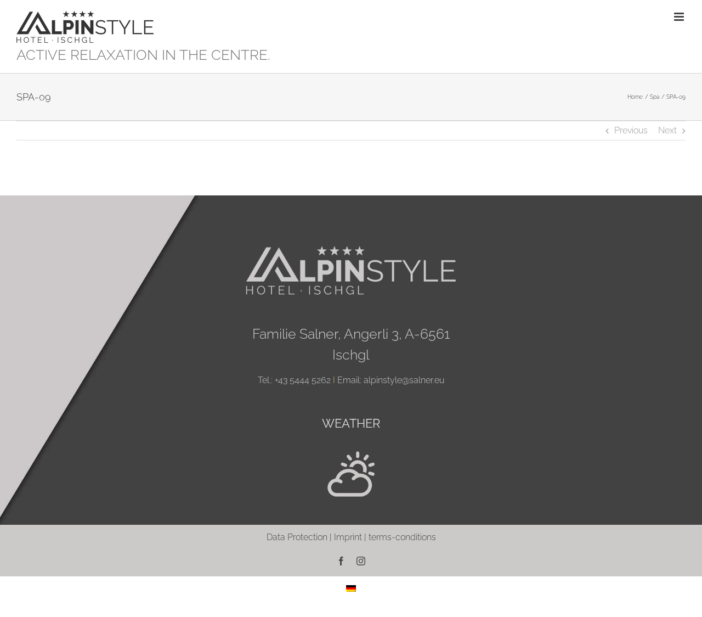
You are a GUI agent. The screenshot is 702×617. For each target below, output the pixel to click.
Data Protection (297, 537)
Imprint (348, 537)
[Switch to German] (351, 588)
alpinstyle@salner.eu (404, 380)
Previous (631, 130)
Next (667, 130)
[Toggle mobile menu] (680, 17)
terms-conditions (402, 537)
